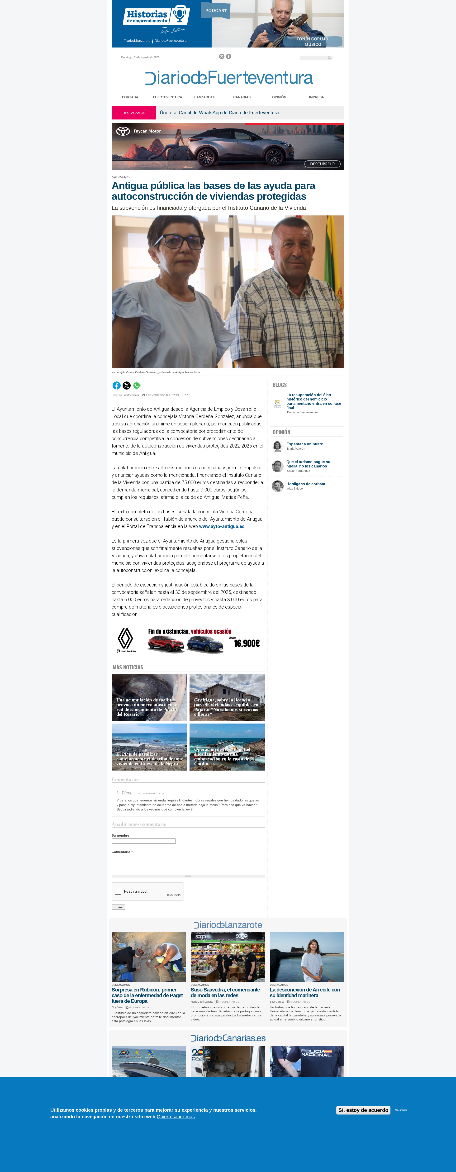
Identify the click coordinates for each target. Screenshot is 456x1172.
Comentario (122, 852)
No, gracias (401, 1110)
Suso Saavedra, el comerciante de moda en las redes (225, 992)
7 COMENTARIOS (229, 1001)
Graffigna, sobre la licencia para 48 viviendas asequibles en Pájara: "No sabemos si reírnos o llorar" (226, 707)
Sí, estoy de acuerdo (363, 1110)
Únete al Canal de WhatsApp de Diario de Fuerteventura (219, 112)
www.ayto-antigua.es (222, 526)
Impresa (316, 97)
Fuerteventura (167, 97)
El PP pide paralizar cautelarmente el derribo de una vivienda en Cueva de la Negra (149, 759)
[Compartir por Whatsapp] (137, 388)
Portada (130, 97)
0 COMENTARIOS (139, 1007)
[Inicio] (228, 86)
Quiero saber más (176, 1116)
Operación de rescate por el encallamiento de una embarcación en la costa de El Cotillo (224, 756)
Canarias (242, 97)
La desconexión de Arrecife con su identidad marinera (305, 992)
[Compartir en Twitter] (127, 388)
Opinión (279, 97)
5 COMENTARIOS (300, 1001)
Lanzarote (204, 97)
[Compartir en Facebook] (117, 388)
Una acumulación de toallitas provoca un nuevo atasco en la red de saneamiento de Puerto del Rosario (146, 707)
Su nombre (120, 835)
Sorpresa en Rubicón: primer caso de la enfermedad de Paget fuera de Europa (147, 995)
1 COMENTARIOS (156, 395)
